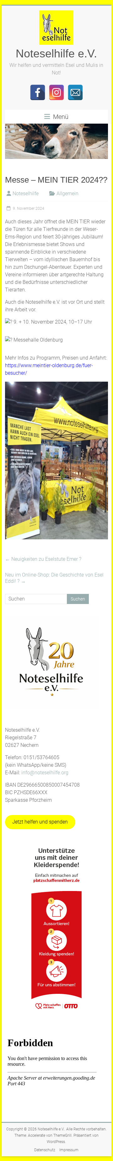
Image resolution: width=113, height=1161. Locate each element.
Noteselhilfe (26, 193)
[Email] (75, 92)
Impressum (68, 1150)
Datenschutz (44, 1150)
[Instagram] (56, 92)
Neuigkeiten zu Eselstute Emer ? (43, 559)
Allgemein (67, 193)
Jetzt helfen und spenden (40, 822)
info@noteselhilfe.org (44, 773)
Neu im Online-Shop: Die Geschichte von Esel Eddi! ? (54, 578)
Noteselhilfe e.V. (56, 53)
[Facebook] (38, 92)
